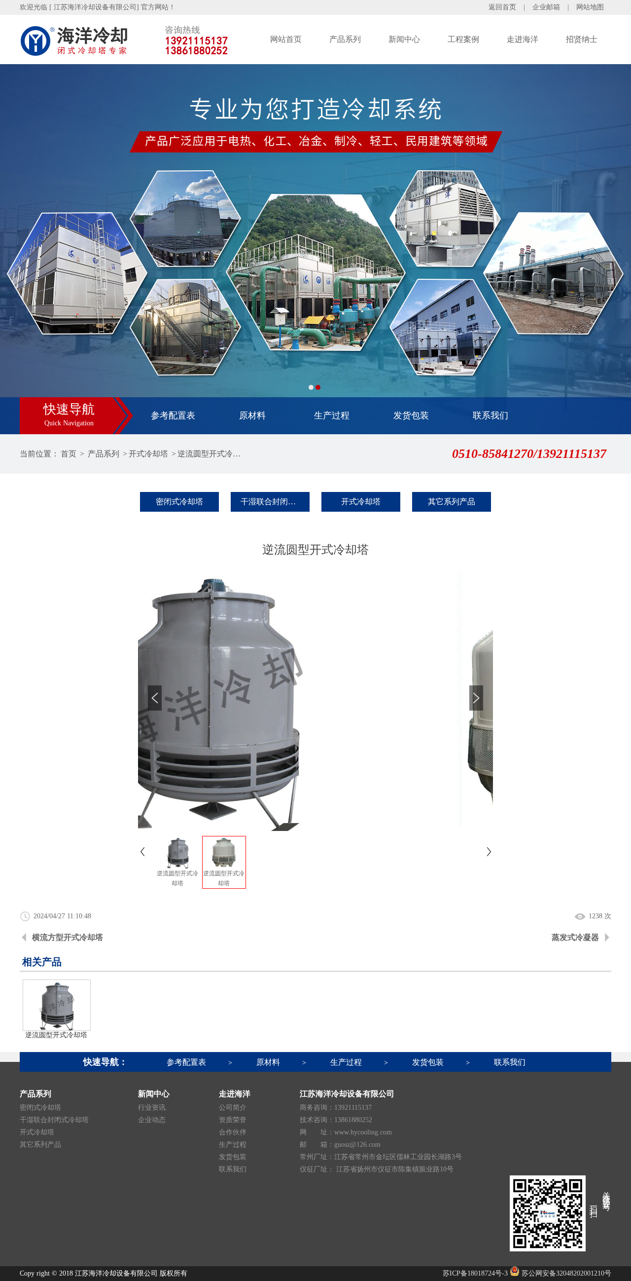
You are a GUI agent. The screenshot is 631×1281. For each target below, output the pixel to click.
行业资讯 (152, 1107)
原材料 (252, 415)
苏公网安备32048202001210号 (565, 1273)
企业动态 (152, 1120)
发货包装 (411, 415)
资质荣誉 (232, 1120)
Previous (17, 249)
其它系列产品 (451, 501)
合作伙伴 (232, 1132)
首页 (68, 454)
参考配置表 (173, 415)
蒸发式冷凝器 (575, 937)
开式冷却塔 (148, 454)
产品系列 (345, 39)
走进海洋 (522, 39)
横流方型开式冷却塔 (67, 937)
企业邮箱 (546, 7)
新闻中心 (404, 39)
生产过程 (332, 415)
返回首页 (502, 7)
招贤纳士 (581, 39)
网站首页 (286, 39)
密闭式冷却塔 (179, 501)
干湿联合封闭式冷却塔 (275, 501)
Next (613, 249)
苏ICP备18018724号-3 (475, 1273)
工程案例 (463, 39)
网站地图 (590, 7)
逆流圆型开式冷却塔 (210, 454)
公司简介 (232, 1107)
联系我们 (490, 415)
